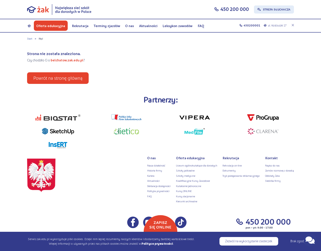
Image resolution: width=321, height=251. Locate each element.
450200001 (251, 25)
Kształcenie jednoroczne (188, 185)
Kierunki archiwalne (186, 201)
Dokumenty (229, 170)
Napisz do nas (272, 165)
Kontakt (271, 158)
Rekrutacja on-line (232, 165)
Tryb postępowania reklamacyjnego (241, 175)
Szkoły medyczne (185, 175)
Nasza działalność (156, 165)
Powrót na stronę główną (58, 78)
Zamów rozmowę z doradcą (279, 170)
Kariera (150, 175)
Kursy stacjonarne (185, 196)
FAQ (201, 26)
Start (29, 38)
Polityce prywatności (157, 243)
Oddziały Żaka (272, 175)
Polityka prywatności (158, 190)
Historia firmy (154, 170)
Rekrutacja (80, 26)
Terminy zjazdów (107, 26)
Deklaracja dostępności (159, 185)
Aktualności (148, 26)
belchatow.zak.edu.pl (67, 60)
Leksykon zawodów (177, 26)
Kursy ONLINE (184, 190)
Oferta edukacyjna (50, 26)
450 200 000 (234, 9)
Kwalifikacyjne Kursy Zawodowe (193, 180)
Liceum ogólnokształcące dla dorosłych (196, 165)
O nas (129, 26)
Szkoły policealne (185, 170)
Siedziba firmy (273, 180)
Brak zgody (297, 241)
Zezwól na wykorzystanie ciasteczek (248, 241)
